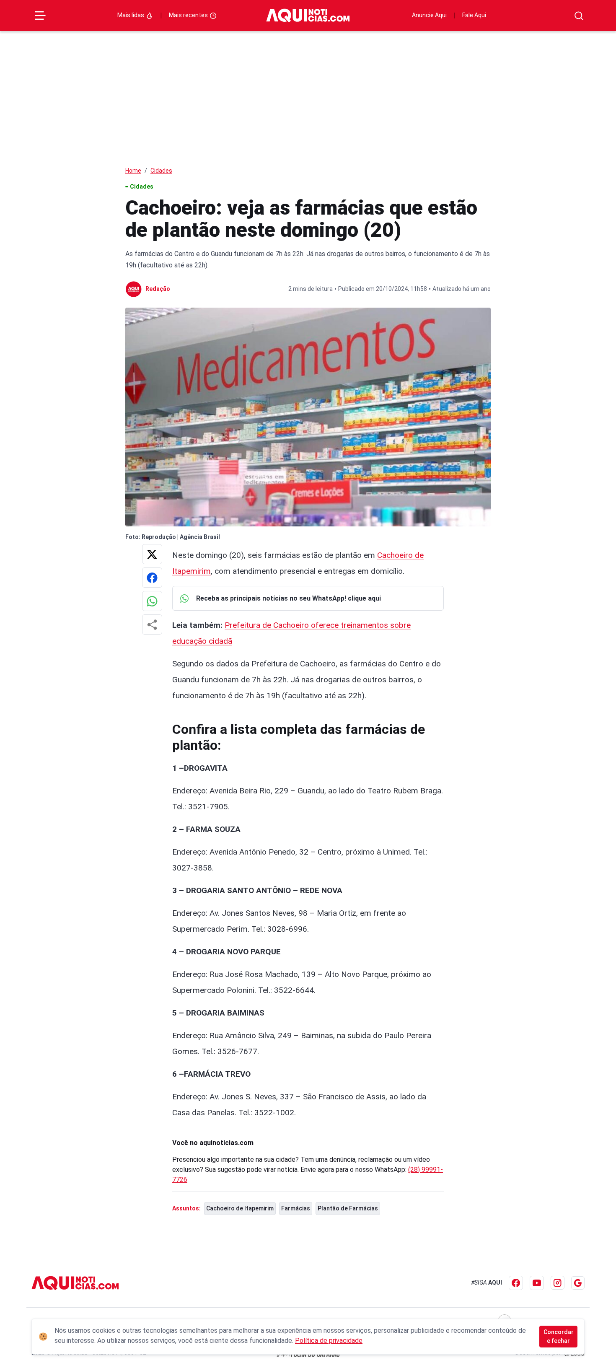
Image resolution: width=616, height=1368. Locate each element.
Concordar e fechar (559, 1336)
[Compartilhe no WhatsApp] (152, 601)
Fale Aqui (474, 15)
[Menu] (40, 15)
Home (133, 170)
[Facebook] (516, 1283)
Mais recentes (189, 15)
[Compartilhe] (152, 624)
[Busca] (579, 15)
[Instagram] (557, 1283)
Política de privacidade (328, 1341)
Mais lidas (131, 15)
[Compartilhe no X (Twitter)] (152, 554)
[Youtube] (537, 1283)
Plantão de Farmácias (348, 1208)
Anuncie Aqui (429, 15)
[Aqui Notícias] (308, 15)
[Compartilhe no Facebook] (152, 577)
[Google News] (578, 1283)
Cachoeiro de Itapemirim (240, 1208)
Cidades (161, 170)
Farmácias (295, 1208)
